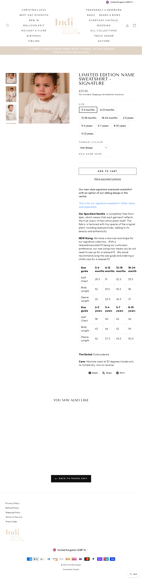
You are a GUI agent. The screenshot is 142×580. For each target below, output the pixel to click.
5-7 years (103, 125)
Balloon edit (34, 25)
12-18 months (88, 117)
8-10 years (120, 125)
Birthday (34, 35)
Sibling (34, 41)
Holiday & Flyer (33, 30)
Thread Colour (91, 142)
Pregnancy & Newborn (104, 9)
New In (34, 20)
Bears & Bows (110, 15)
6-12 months (107, 109)
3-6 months (88, 109)
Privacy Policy (12, 503)
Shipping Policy (13, 512)
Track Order (104, 35)
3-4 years (86, 125)
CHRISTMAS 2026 (34, 9)
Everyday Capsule (103, 20)
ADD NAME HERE (90, 154)
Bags (91, 15)
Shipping (96, 94)
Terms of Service (14, 517)
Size (82, 104)
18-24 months (109, 117)
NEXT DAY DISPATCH (34, 15)
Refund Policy (12, 507)
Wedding (104, 25)
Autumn (104, 41)
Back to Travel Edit (73, 478)
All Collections (104, 30)
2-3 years (128, 117)
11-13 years (87, 133)
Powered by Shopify (71, 569)
